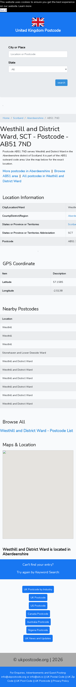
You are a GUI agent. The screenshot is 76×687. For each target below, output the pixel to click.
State (11, 62)
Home (6, 118)
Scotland (18, 118)
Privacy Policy (61, 681)
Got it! (3, 10)
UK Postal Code (55, 677)
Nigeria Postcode (38, 630)
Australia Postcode (38, 622)
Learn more (25, 6)
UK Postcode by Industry (38, 589)
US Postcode (38, 605)
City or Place (16, 47)
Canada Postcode (38, 614)
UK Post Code (24, 681)
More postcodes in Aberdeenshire (26, 171)
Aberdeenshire (35, 118)
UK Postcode (38, 597)
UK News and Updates (38, 638)
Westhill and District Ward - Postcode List (36, 430)
